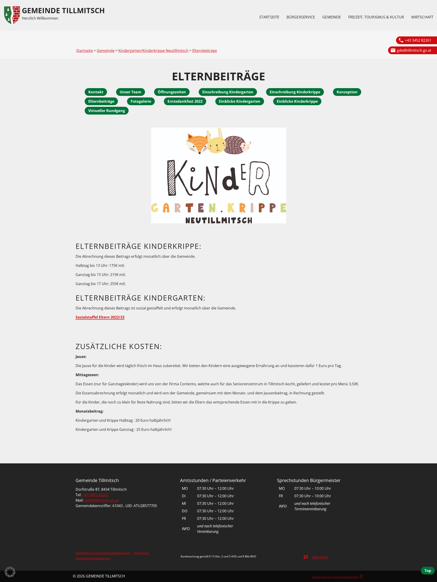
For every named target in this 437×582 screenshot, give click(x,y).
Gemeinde (331, 17)
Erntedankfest (181, 101)
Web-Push (315, 557)
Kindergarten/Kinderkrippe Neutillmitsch (153, 50)
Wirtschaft (422, 17)
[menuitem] (269, 17)
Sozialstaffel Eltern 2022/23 (100, 317)
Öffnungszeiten (172, 91)
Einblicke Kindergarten (239, 101)
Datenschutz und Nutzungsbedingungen (103, 553)
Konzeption (347, 91)
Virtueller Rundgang (106, 110)
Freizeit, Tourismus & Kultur (376, 17)
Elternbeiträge (204, 50)
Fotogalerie (141, 101)
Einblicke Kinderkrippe (297, 101)
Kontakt (95, 91)
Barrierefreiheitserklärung (93, 558)
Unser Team (130, 91)
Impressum (141, 553)
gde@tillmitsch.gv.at (414, 50)
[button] (10, 572)
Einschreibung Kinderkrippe (295, 91)
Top (427, 570)
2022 (198, 101)
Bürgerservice (301, 17)
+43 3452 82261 (418, 40)
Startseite (269, 17)
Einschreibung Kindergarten (227, 91)
